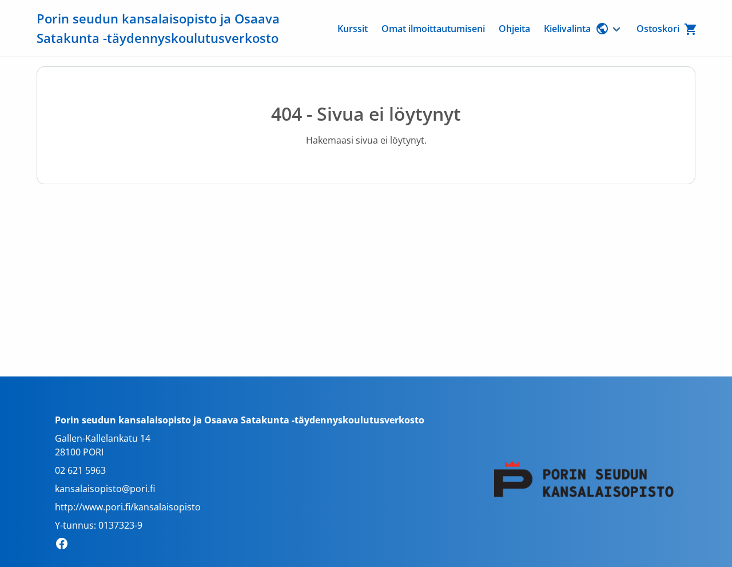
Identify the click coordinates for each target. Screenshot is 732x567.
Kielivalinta (567, 28)
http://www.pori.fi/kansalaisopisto (128, 507)
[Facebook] (65, 545)
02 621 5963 (80, 470)
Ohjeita (514, 28)
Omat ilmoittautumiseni (433, 28)
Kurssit (352, 28)
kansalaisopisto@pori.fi (105, 488)
